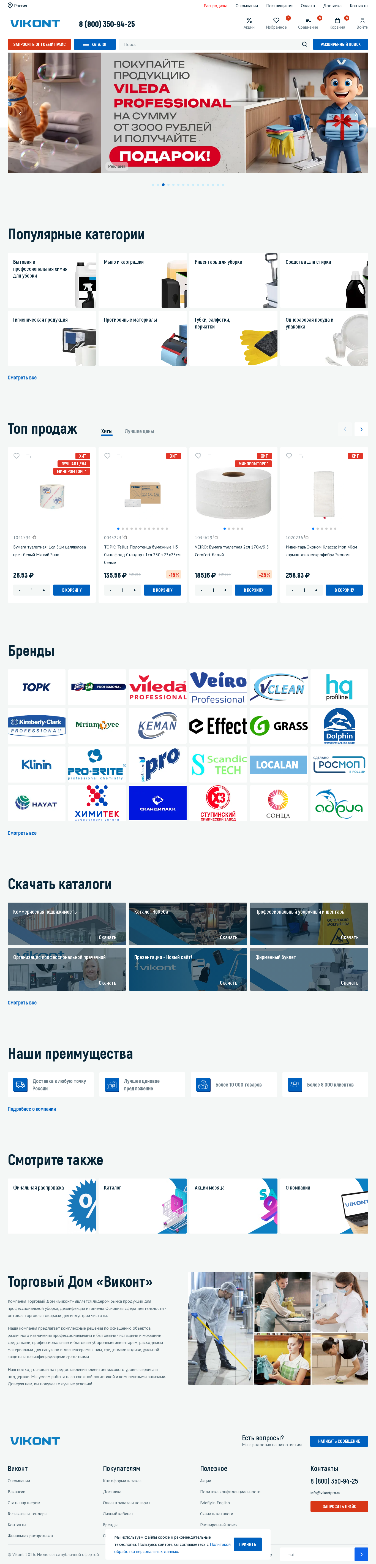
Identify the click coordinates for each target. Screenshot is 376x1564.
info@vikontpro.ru (325, 1492)
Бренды (110, 1524)
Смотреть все (22, 377)
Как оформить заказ (122, 1480)
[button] (20, 114)
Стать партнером (24, 1502)
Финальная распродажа (30, 1535)
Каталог (99, 44)
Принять (247, 1544)
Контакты (359, 5)
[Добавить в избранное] (16, 456)
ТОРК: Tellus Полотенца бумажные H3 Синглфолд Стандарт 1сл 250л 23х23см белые (142, 554)
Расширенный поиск (341, 44)
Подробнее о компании (32, 1108)
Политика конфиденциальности (230, 1491)
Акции (205, 1480)
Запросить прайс (339, 1506)
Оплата (308, 5)
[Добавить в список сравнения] (28, 456)
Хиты (107, 431)
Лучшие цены (139, 431)
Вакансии (16, 1491)
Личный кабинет (118, 1513)
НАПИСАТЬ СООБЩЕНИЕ (339, 1441)
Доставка (332, 5)
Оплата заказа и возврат (126, 1502)
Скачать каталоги (216, 1513)
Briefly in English (215, 1502)
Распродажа (215, 5)
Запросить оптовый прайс (39, 44)
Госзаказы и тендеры (27, 1513)
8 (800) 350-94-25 (107, 24)
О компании (247, 5)
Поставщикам (279, 5)
